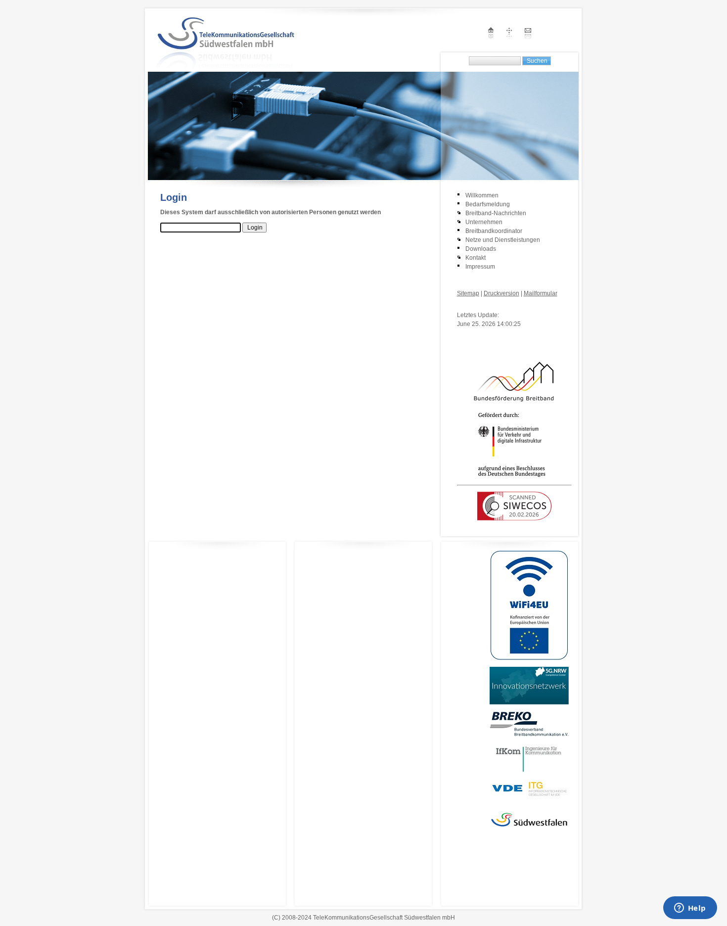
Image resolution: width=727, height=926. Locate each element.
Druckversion (501, 293)
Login (464, 305)
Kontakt (475, 257)
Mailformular (540, 293)
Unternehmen (483, 222)
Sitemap (468, 293)
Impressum (480, 266)
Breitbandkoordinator (493, 231)
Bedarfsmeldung (487, 204)
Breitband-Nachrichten (495, 213)
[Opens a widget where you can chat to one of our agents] (690, 908)
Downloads (480, 248)
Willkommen (482, 195)
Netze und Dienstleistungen (502, 239)
